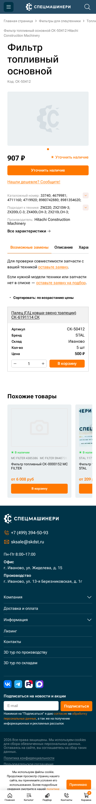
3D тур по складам (20, 662)
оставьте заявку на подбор (61, 282)
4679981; (59, 195)
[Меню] (9, 7)
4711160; (14, 200)
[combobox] (46, 298)
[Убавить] (15, 363)
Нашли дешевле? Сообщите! (33, 181)
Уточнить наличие (48, 170)
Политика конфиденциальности (29, 758)
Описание (63, 247)
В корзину (67, 363)
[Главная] (48, 7)
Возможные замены (29, 247)
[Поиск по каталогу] (87, 7)
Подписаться (76, 706)
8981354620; (71, 200)
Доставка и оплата (21, 608)
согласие (60, 713)
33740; (46, 195)
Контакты (12, 641)
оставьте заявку (53, 267)
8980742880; (49, 200)
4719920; (30, 200)
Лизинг (10, 631)
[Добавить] (43, 363)
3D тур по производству (25, 652)
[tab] (48, 149)
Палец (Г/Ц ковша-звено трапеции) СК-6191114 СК (43, 315)
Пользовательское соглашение (28, 764)
